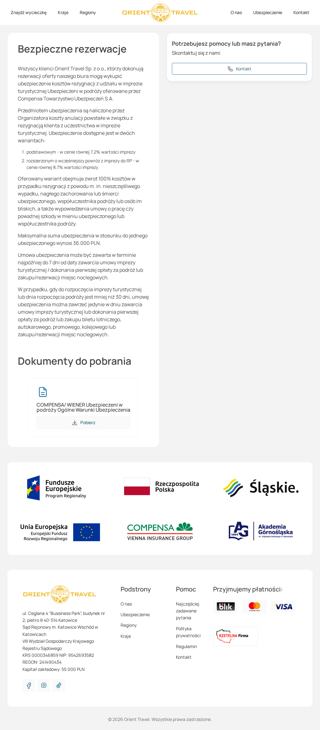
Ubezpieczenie (267, 12)
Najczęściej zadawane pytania (187, 611)
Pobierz (87, 422)
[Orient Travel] (160, 12)
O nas (236, 12)
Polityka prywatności (188, 632)
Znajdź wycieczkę (29, 12)
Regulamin (186, 646)
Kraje (63, 12)
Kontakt (301, 12)
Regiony (88, 12)
